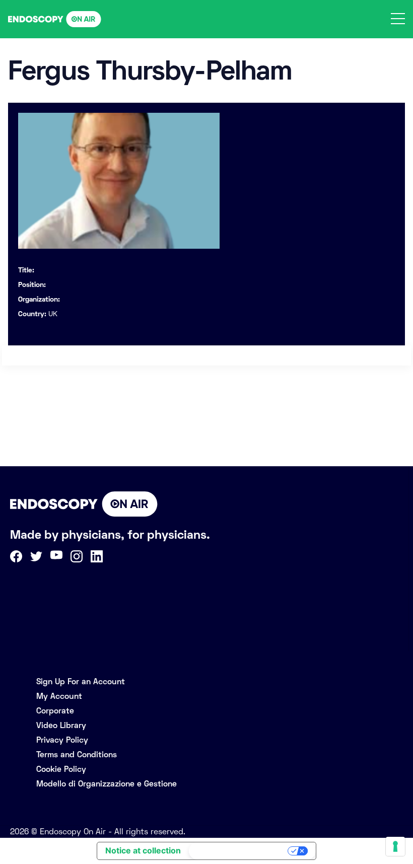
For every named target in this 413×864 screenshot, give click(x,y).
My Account (59, 696)
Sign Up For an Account (80, 681)
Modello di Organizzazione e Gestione (106, 783)
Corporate (55, 710)
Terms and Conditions (76, 754)
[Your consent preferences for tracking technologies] (395, 846)
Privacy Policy (62, 740)
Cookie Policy (61, 769)
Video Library (61, 725)
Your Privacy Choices (239, 851)
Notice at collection (143, 850)
